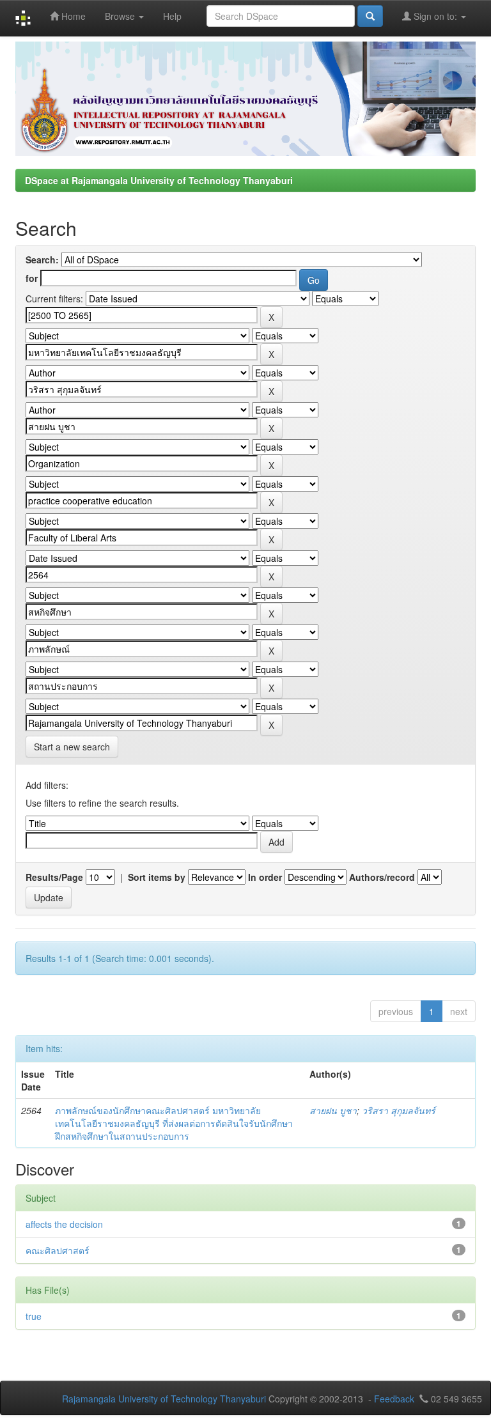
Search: (42, 259)
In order (265, 877)
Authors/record (382, 877)
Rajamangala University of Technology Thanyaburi (164, 1398)
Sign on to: (435, 16)
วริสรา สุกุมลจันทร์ (398, 1110)
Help (172, 16)
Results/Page (54, 877)
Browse (121, 16)
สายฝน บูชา (333, 1110)
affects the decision (64, 1224)
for (32, 278)
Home (72, 16)
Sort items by (156, 877)
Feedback (394, 1398)
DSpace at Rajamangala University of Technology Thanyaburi (159, 180)
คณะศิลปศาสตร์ (58, 1250)
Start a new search (72, 746)
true (34, 1316)
